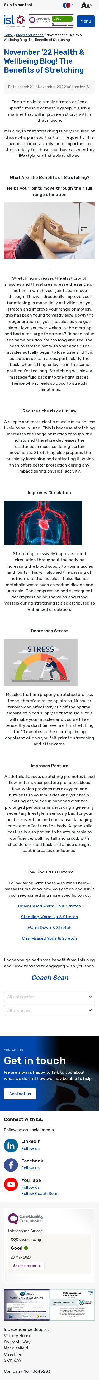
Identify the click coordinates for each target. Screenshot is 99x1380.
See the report (62, 24)
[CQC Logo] (26, 1223)
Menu (86, 21)
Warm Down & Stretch (50, 927)
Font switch (86, 5)
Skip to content (18, 5)
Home (8, 35)
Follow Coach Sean (40, 1193)
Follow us (30, 1148)
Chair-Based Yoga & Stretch (49, 938)
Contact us (20, 1093)
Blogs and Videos (30, 35)
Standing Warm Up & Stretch (49, 916)
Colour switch (68, 5)
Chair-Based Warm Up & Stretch (49, 906)
